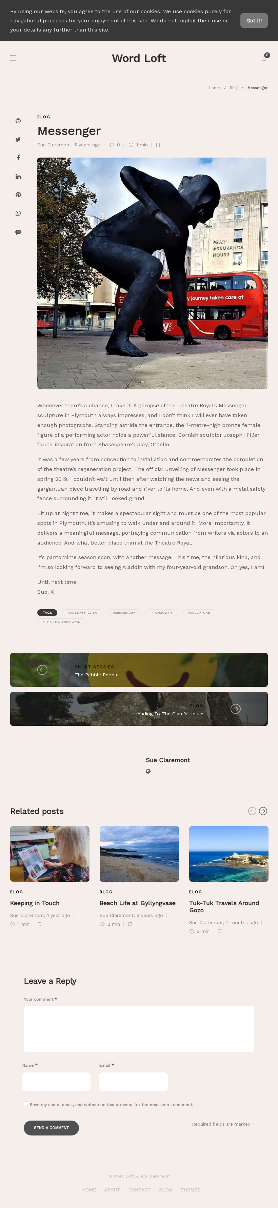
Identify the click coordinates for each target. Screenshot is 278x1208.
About (112, 1189)
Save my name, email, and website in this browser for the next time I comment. (111, 1104)
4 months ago (242, 922)
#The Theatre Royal (61, 621)
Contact (139, 1189)
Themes (190, 1189)
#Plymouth (162, 612)
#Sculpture (199, 612)
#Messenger (124, 612)
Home (214, 88)
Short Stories (95, 667)
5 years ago (87, 144)
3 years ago (150, 915)
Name (30, 1065)
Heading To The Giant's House (168, 713)
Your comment (40, 999)
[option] (50, 875)
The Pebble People (97, 674)
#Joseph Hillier (82, 612)
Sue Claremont (54, 144)
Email (106, 1065)
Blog (234, 88)
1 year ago (58, 915)
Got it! (254, 20)
